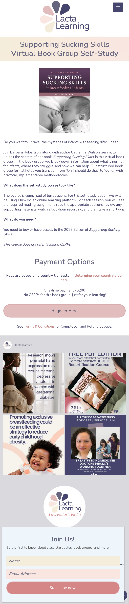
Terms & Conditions (39, 326)
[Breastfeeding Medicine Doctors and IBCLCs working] (95, 445)
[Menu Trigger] (118, 7)
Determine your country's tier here (91, 277)
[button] (63, 588)
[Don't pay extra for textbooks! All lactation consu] (95, 383)
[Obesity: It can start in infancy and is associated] (33, 445)
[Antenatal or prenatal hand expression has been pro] (33, 383)
